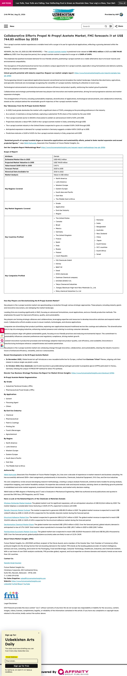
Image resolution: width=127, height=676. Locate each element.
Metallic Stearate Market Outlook (17, 510)
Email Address (11, 657)
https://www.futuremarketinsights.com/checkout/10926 (93, 373)
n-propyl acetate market (57, 52)
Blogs (20, 584)
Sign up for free (21, 666)
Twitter (14, 584)
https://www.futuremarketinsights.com (26, 581)
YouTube (26, 584)
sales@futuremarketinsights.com (33, 578)
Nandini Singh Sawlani (12, 563)
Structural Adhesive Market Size (16, 517)
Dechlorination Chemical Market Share (19, 524)
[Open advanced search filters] (110, 26)
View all (122, 3)
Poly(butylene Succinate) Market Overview (20, 532)
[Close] (39, 633)
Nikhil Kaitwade (30, 143)
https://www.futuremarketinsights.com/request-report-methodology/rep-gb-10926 (73, 147)
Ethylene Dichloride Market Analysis (17, 503)
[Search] (105, 26)
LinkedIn (7, 584)
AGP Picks (6, 3)
